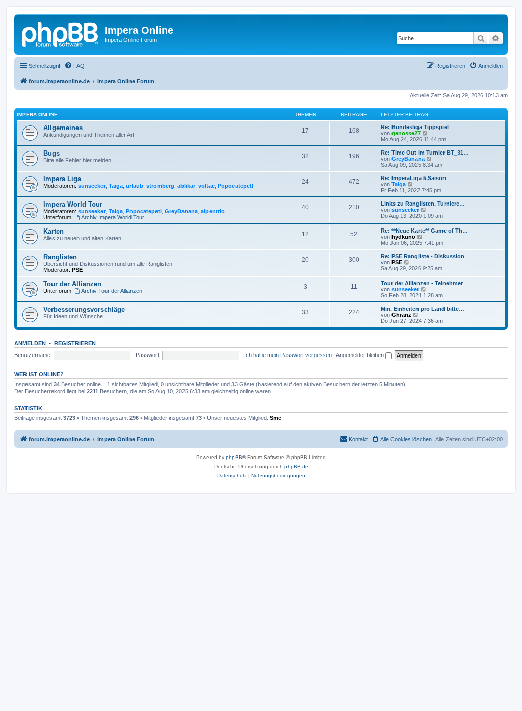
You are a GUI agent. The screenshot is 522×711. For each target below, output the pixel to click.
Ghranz (401, 315)
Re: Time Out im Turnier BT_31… (425, 152)
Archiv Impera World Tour (112, 217)
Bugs (51, 153)
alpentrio (213, 211)
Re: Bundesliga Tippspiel (415, 127)
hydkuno (403, 237)
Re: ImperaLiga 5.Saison (413, 178)
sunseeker (92, 186)
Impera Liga (62, 179)
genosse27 (406, 133)
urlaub (134, 186)
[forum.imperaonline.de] (61, 33)
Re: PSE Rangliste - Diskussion (422, 256)
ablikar (186, 186)
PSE (77, 270)
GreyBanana (408, 159)
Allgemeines (63, 128)
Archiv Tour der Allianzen (111, 291)
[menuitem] (74, 66)
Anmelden (30, 343)
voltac (206, 186)
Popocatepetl (235, 186)
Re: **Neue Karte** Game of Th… (424, 230)
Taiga (116, 186)
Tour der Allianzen (72, 284)
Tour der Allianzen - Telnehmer (422, 283)
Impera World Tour (72, 204)
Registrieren (75, 343)
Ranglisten (60, 257)
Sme (275, 418)
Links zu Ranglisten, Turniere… (423, 203)
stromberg (160, 186)
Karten (53, 231)
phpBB (234, 457)
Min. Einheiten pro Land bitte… (422, 309)
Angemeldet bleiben (360, 355)
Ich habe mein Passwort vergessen (288, 355)
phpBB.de (296, 466)
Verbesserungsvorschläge (84, 309)
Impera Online (37, 114)
